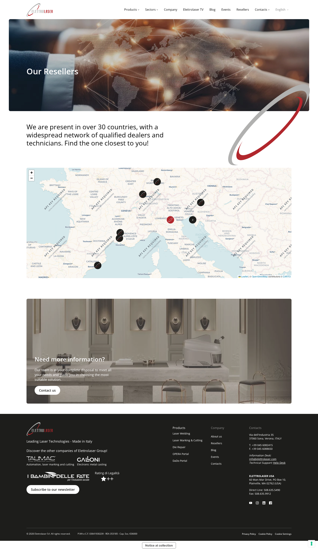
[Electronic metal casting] (88, 459)
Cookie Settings (283, 533)
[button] (97, 265)
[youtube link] (250, 502)
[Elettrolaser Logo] (39, 9)
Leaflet (244, 276)
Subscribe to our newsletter (53, 489)
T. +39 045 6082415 (261, 445)
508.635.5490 (272, 490)
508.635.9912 (263, 493)
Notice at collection (159, 545)
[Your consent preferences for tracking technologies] (311, 543)
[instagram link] (257, 502)
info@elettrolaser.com (262, 459)
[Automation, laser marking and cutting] (41, 459)
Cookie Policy (265, 533)
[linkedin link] (263, 502)
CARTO (287, 276)
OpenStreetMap (260, 276)
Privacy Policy (249, 533)
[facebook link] (270, 502)
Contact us (47, 390)
